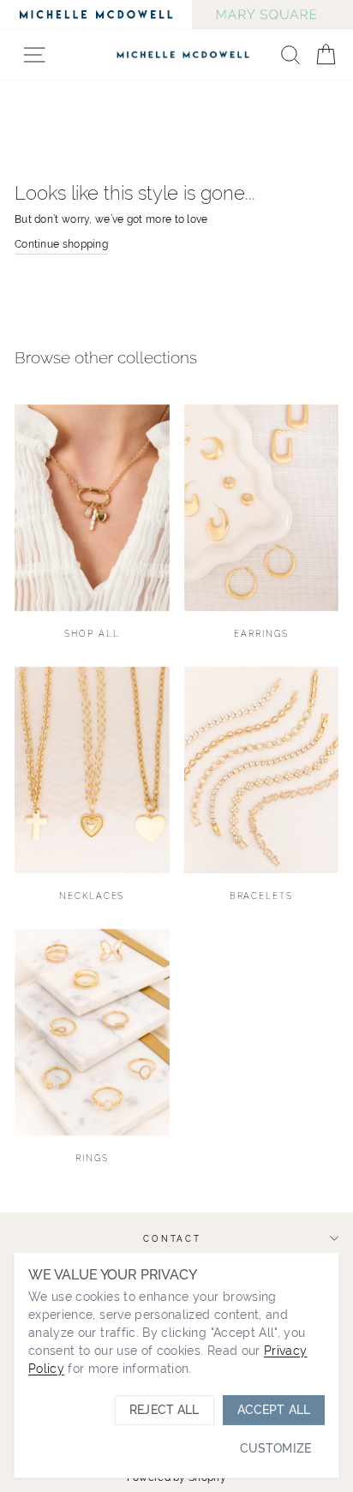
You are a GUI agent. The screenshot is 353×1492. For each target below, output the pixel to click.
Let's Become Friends (258, 842)
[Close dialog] (333, 664)
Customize (275, 1448)
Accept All (273, 1410)
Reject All (164, 1410)
